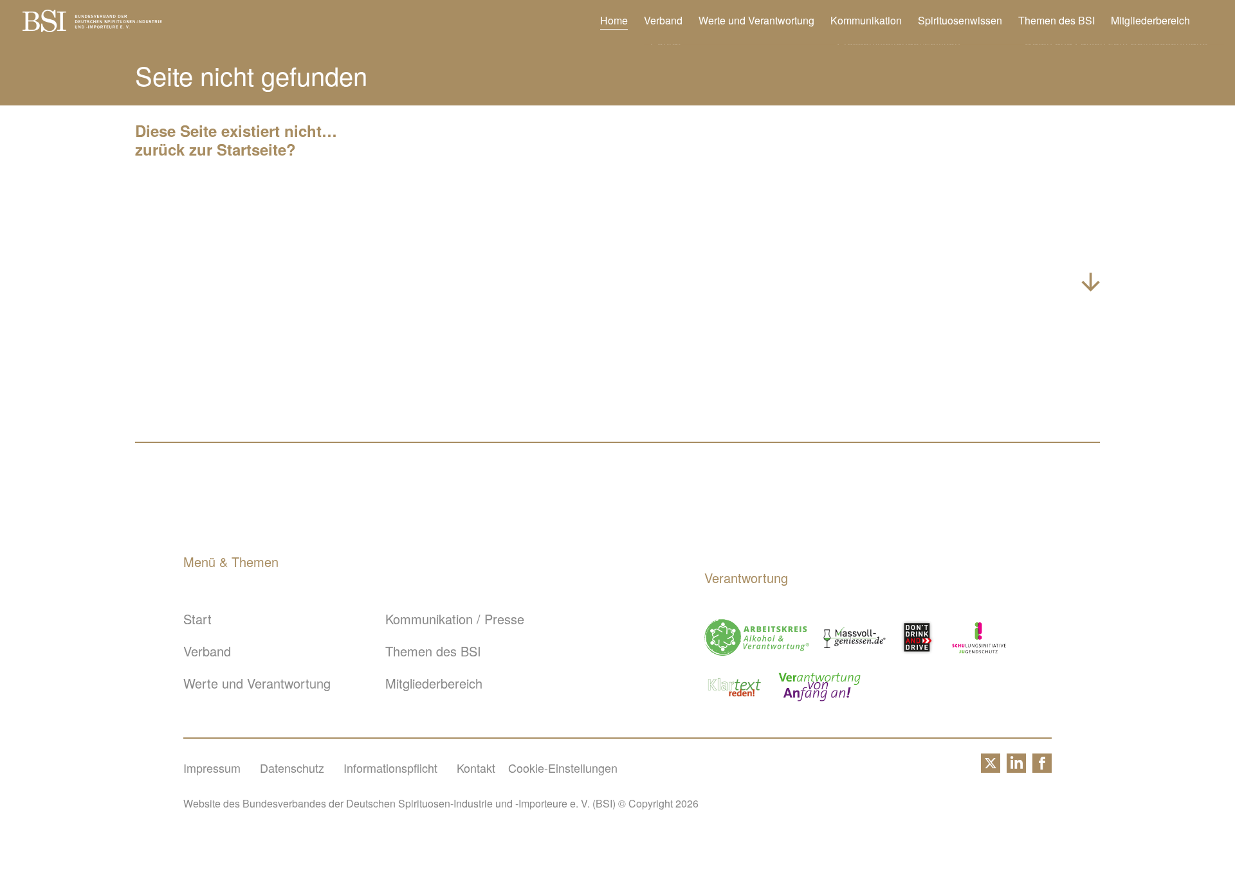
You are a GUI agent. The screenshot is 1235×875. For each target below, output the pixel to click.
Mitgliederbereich (1150, 20)
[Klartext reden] (734, 687)
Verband (663, 20)
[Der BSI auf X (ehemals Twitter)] (990, 768)
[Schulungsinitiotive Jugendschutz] (979, 637)
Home (614, 20)
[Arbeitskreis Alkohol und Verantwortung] (756, 637)
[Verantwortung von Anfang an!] (819, 686)
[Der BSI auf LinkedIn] (1016, 768)
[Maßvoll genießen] (854, 637)
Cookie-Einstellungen (563, 767)
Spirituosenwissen (960, 20)
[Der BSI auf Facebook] (1042, 768)
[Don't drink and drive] (919, 637)
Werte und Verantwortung (756, 20)
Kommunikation (866, 20)
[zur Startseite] (92, 26)
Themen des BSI (1056, 20)
